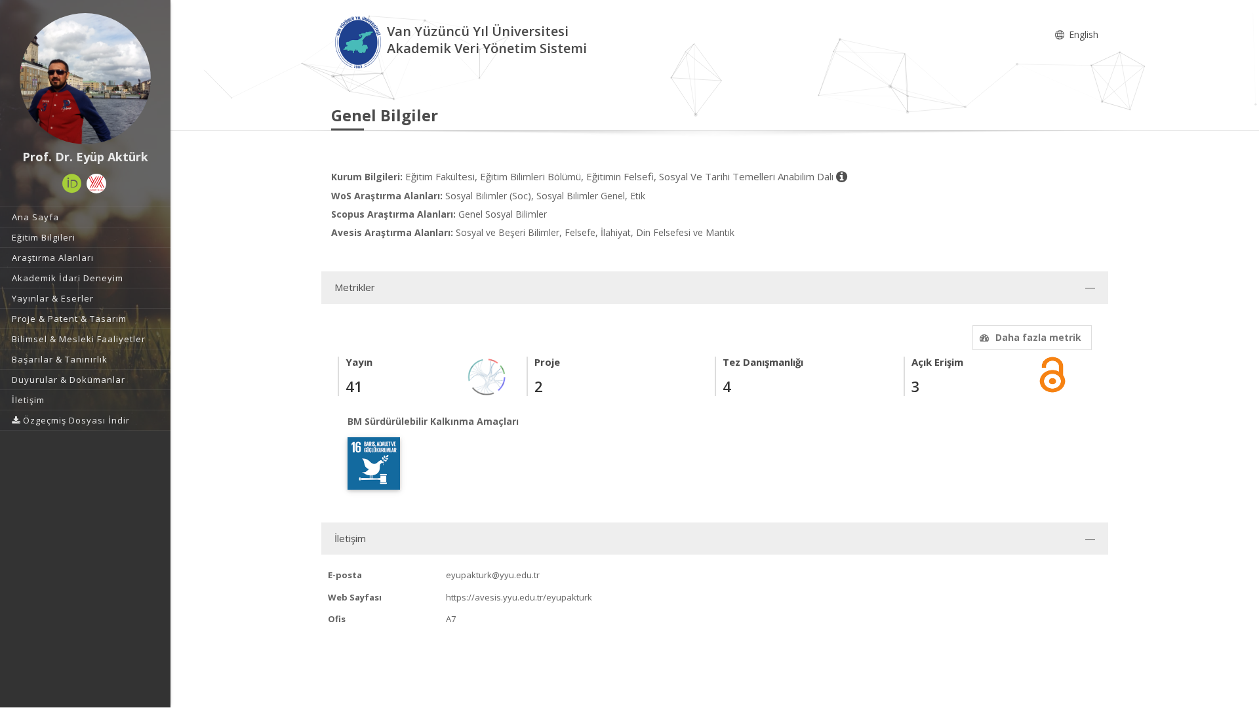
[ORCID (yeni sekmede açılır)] (72, 183)
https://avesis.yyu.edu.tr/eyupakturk (519, 597)
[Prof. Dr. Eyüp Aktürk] (85, 78)
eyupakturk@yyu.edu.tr (493, 575)
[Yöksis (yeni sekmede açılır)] (96, 183)
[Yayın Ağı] (487, 376)
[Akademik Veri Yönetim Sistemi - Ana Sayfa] (359, 41)
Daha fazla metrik (1038, 337)
